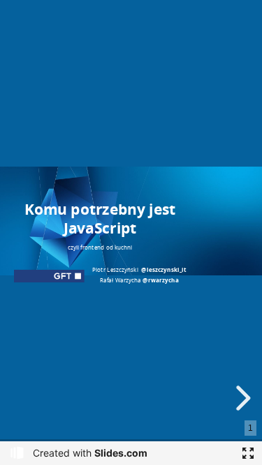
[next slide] (241, 398)
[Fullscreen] (248, 453)
